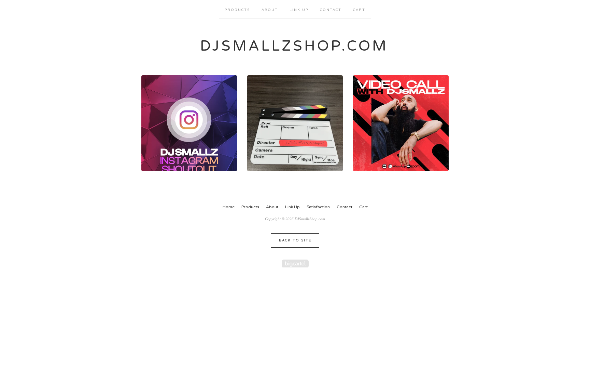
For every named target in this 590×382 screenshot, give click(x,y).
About (270, 10)
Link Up (299, 10)
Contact (330, 10)
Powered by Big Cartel (295, 263)
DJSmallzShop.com (294, 46)
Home (229, 207)
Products (237, 10)
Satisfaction (318, 207)
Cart (359, 10)
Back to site (295, 240)
